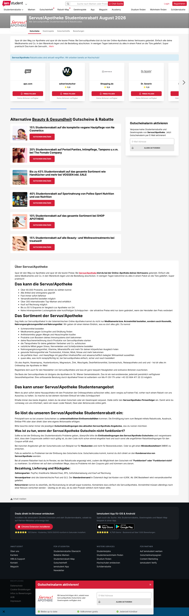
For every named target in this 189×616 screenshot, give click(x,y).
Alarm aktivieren (152, 148)
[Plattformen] (26, 4)
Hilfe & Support (17, 559)
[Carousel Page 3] (151, 109)
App (93, 9)
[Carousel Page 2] (94, 109)
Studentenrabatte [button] (12, 9)
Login (166, 3)
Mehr (51, 46)
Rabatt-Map (63, 9)
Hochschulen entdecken (108, 562)
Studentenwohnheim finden (110, 555)
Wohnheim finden (158, 9)
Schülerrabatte (178, 9)
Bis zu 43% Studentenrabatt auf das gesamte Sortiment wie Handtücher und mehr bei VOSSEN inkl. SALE (68, 173)
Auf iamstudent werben (151, 551)
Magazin (103, 9)
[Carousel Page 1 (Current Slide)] (38, 109)
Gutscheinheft (46, 9)
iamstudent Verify (148, 562)
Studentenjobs (104, 551)
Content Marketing (149, 559)
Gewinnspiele (80, 9)
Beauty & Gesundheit (52, 119)
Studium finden (138, 9)
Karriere (14, 555)
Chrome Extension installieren (35, 526)
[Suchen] (68, 4)
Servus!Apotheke (88, 273)
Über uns (14, 551)
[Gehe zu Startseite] (12, 4)
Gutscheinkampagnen (150, 555)
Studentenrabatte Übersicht (67, 551)
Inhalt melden (19, 499)
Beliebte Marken (61, 555)
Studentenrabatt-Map (64, 559)
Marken (31, 9)
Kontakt (14, 562)
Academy (116, 9)
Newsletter (59, 570)
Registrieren (179, 3)
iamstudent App (61, 566)
